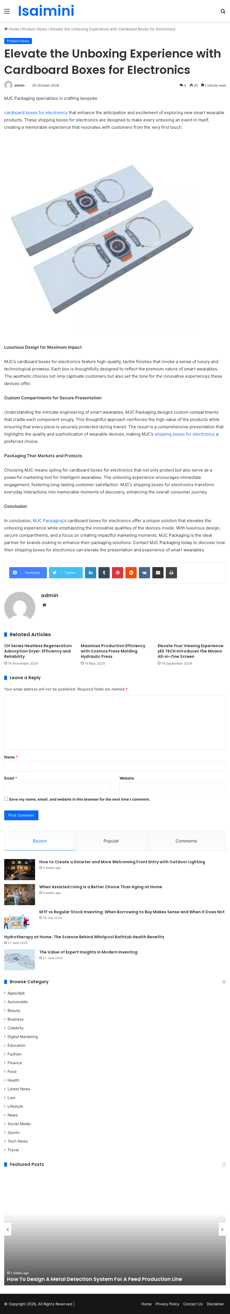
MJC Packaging (48, 520)
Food (12, 1071)
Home (13, 29)
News (13, 1115)
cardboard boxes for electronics (36, 112)
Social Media (19, 1124)
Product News (34, 29)
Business (16, 1019)
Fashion (15, 1054)
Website (126, 778)
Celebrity (16, 1028)
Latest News (19, 1089)
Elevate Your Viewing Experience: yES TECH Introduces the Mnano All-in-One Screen (191, 651)
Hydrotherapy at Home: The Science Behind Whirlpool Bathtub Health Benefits (84, 937)
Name (11, 757)
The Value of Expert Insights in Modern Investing (88, 952)
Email (10, 778)
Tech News (18, 1141)
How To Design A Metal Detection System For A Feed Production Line (94, 1279)
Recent (40, 841)
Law (11, 1097)
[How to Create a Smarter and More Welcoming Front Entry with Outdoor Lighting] (19, 869)
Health (13, 1080)
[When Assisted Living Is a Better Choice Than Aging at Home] (19, 894)
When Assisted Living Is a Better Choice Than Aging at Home (100, 887)
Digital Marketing (23, 1036)
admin (19, 85)
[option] (115, 1229)
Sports (13, 1132)
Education (17, 1045)
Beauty (14, 1010)
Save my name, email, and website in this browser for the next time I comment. (79, 799)
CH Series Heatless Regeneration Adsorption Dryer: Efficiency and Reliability (38, 651)
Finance (15, 1063)
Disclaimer (215, 1304)
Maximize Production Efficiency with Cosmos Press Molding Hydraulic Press (113, 651)
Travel (13, 1150)
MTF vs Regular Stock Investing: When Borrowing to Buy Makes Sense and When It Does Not (132, 912)
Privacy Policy (167, 1304)
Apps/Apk (16, 993)
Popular (111, 841)
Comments (186, 841)
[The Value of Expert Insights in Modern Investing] (19, 959)
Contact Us (193, 1304)
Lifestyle (15, 1106)
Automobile (18, 1002)
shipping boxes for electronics (185, 434)
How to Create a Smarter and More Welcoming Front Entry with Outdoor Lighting (122, 862)
